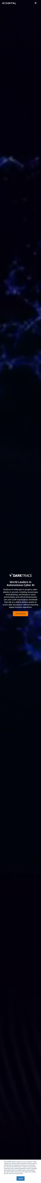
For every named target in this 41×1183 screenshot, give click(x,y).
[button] (36, 3)
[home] (9, 2)
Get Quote (20, 613)
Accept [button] (20, 1178)
